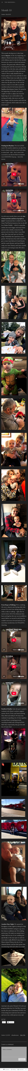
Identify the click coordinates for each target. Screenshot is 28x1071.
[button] (13, 267)
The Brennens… (10, 2)
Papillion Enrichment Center (9, 89)
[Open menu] (2, 2)
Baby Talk (22, 1035)
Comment (22, 1059)
